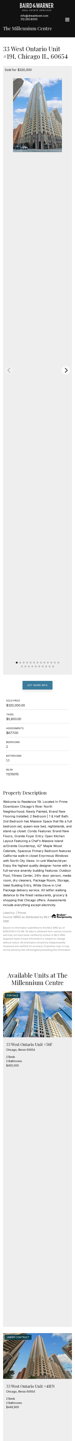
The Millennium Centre (27, 28)
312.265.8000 (29, 19)
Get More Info (37, 685)
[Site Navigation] (67, 20)
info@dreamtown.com (34, 15)
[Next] (66, 370)
